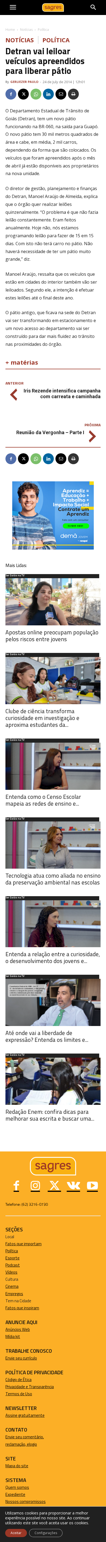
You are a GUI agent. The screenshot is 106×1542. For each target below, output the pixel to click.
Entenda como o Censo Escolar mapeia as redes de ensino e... (43, 800)
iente (20, 1494)
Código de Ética (18, 1379)
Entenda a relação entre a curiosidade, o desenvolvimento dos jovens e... (52, 957)
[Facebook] (10, 94)
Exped (10, 1494)
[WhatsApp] (35, 94)
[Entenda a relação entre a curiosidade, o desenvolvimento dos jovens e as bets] (53, 923)
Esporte (12, 1258)
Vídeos (11, 1272)
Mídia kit (12, 1336)
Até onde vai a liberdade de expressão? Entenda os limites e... (46, 1036)
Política (43, 29)
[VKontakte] (73, 1186)
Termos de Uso (18, 1394)
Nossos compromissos (25, 1501)
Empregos (14, 1294)
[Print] (73, 94)
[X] (23, 94)
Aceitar (16, 1533)
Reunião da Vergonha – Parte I (50, 432)
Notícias (26, 29)
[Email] (60, 94)
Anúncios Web (17, 1329)
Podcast (12, 1265)
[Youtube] (92, 1186)
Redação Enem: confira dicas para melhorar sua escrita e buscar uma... (49, 1115)
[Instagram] (35, 1186)
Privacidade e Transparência (29, 1387)
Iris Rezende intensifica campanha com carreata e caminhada (62, 393)
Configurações (46, 1533)
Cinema (11, 1286)
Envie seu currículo (21, 1358)
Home (10, 29)
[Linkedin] (48, 94)
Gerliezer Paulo (24, 82)
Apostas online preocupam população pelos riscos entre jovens (51, 635)
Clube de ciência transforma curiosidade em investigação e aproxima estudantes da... (42, 718)
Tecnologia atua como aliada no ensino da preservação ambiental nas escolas (53, 879)
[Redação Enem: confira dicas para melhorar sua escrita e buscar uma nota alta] (53, 1081)
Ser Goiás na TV (14, 575)
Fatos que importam (23, 1244)
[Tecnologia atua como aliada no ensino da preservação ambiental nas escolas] (53, 845)
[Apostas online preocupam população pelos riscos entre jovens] (53, 601)
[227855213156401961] (53, 548)
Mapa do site (16, 1466)
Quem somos (17, 1487)
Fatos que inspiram (22, 1308)
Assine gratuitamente (25, 1415)
